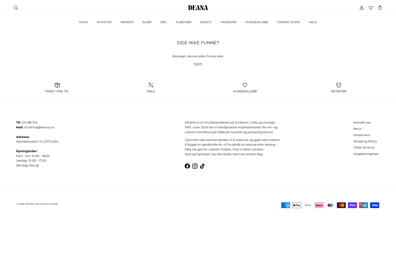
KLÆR (147, 22)
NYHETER (104, 22)
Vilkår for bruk (363, 147)
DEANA (29, 203)
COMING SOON (288, 22)
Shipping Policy (365, 141)
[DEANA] (198, 7)
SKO (163, 22)
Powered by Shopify (46, 203)
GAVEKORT (228, 22)
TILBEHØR (183, 22)
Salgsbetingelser (366, 154)
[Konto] (361, 8)
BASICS (205, 22)
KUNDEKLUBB (257, 22)
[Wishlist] (370, 8)
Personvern (361, 135)
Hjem (198, 64)
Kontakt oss (362, 122)
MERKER (127, 22)
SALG (313, 22)
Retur (357, 128)
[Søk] (16, 8)
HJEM (83, 22)
